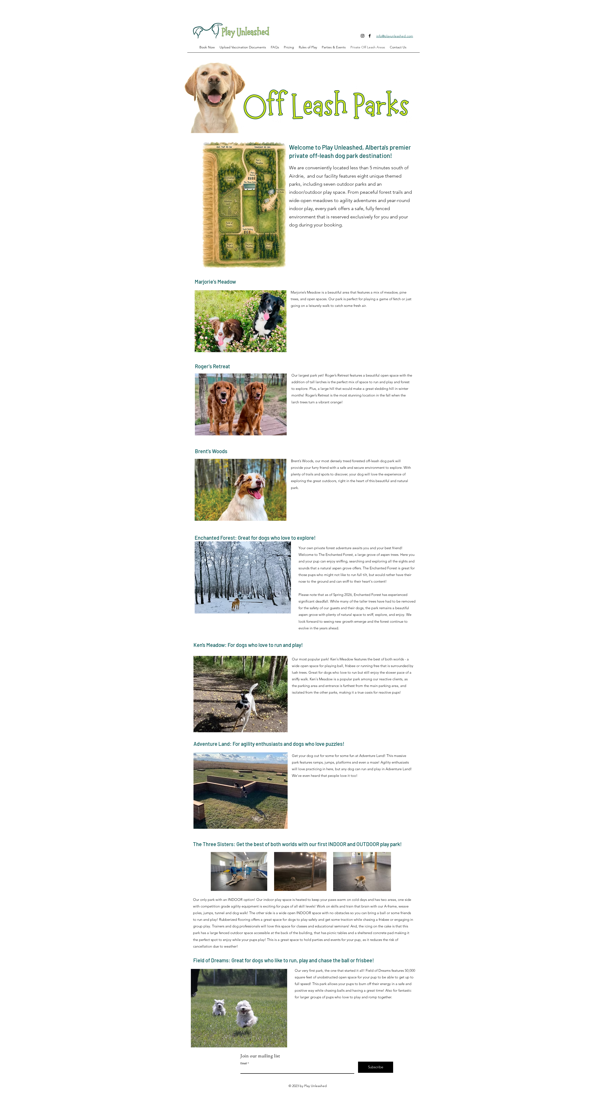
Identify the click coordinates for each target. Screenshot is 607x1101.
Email (243, 1063)
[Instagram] (362, 35)
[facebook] (369, 35)
